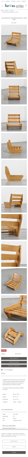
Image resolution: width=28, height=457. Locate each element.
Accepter (14, 452)
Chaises (11, 11)
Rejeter (14, 447)
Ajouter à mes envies (14, 362)
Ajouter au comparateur (14, 366)
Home (2, 11)
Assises (6, 11)
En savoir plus (14, 441)
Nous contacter (14, 358)
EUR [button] (2, 1)
